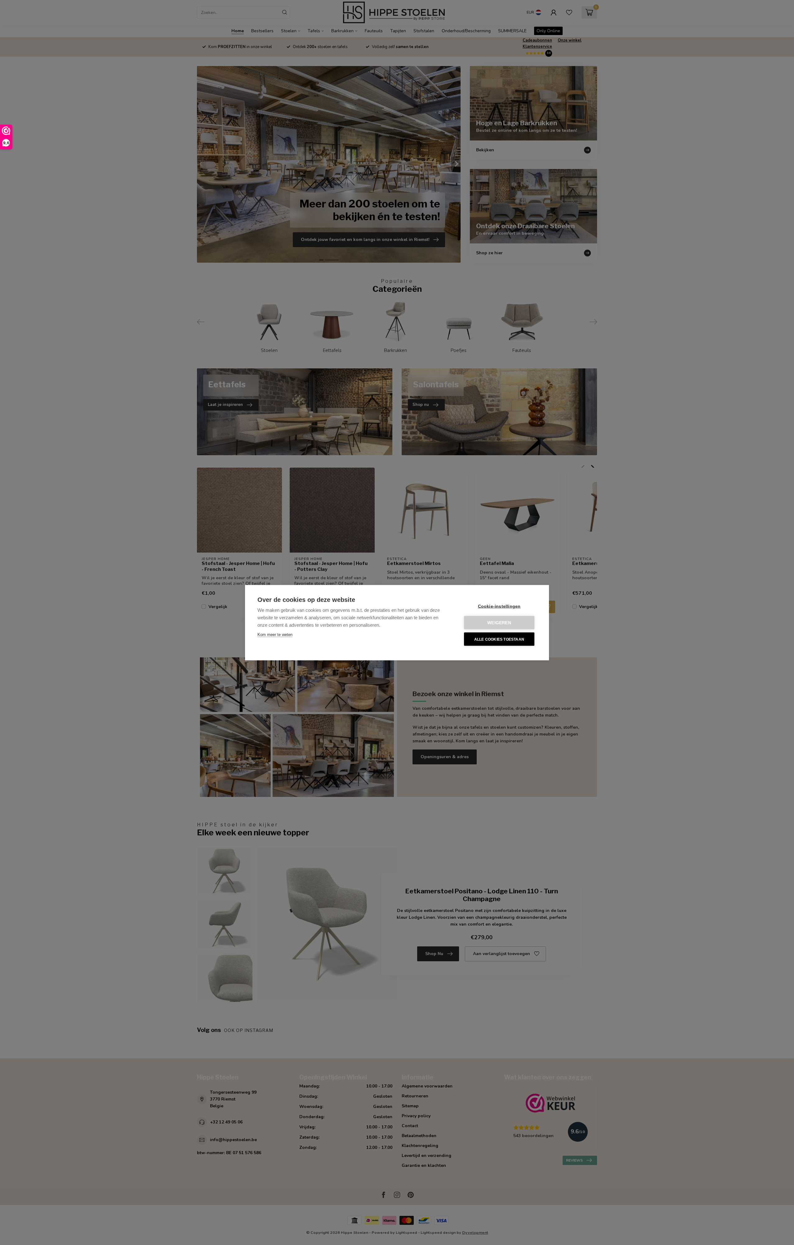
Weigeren (499, 622)
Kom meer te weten (274, 634)
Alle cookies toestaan (499, 639)
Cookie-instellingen (499, 606)
